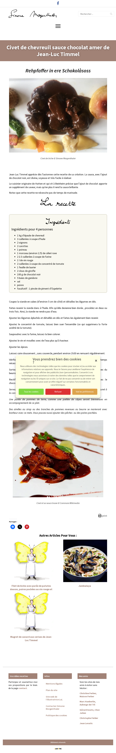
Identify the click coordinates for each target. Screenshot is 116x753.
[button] (96, 360)
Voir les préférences (85, 391)
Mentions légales (54, 683)
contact (23, 688)
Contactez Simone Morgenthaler (55, 707)
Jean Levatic (86, 723)
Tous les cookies (31, 391)
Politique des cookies (56, 715)
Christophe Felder (89, 718)
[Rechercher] (111, 14)
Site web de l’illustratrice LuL (54, 698)
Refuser (58, 391)
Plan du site (51, 690)
